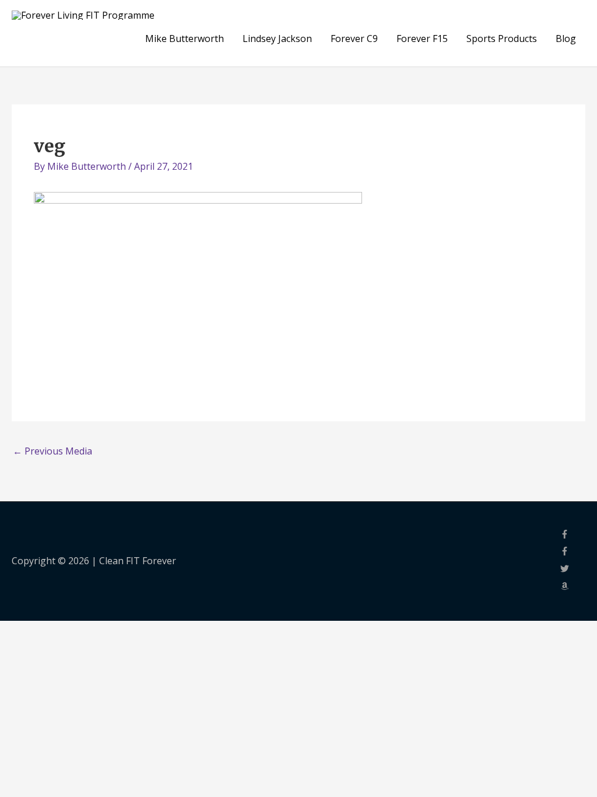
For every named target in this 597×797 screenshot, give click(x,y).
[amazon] (572, 587)
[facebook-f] (572, 535)
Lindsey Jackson (277, 38)
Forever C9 (354, 38)
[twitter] (572, 569)
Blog (566, 38)
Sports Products (501, 38)
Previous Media (52, 451)
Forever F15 (422, 38)
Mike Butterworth (184, 38)
